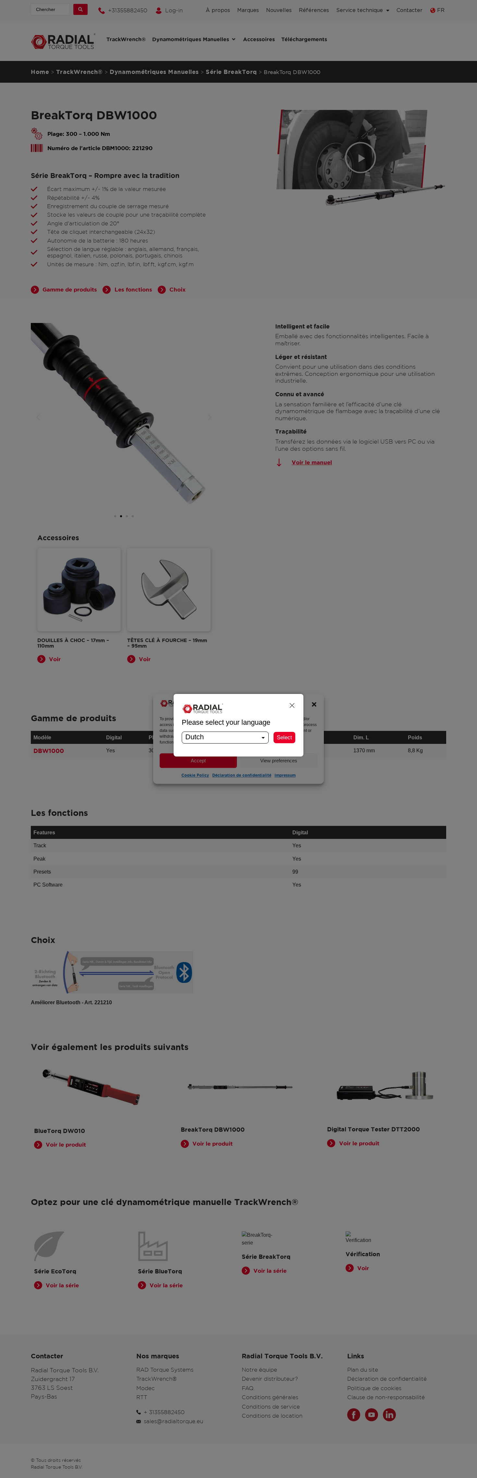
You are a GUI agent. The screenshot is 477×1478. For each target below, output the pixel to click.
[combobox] (225, 738)
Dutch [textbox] (194, 737)
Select (284, 737)
